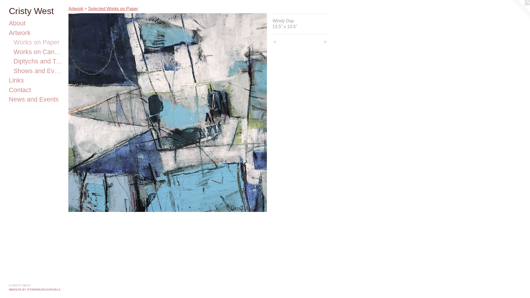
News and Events (34, 99)
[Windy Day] (167, 112)
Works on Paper (37, 42)
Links (16, 80)
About (17, 23)
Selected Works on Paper (113, 8)
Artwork (20, 32)
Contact (20, 90)
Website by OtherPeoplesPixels (34, 289)
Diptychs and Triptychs (39, 61)
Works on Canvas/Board (39, 51)
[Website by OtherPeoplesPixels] (519, 11)
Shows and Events (39, 70)
